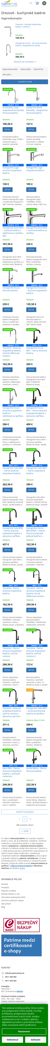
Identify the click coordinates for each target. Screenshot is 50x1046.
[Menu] (44, 3)
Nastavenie (24, 1031)
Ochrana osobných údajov (12, 900)
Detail (8, 129)
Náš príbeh (6, 904)
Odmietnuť (12, 1039)
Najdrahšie (38, 69)
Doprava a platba (8, 890)
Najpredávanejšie (10, 69)
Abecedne (7, 74)
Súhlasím (35, 1039)
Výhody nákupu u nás (10, 894)
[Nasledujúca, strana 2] (25, 819)
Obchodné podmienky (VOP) (13, 897)
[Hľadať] (30, 3)
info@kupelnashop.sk (14, 973)
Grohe (22, 868)
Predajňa (5, 887)
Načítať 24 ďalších (25, 812)
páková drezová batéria (21, 865)
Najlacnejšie (25, 69)
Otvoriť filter (25, 82)
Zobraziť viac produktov (24, 62)
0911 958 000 (10, 977)
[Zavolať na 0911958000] (18, 3)
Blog (3, 907)
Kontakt (4, 884)
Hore (26, 831)
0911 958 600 (10, 980)
